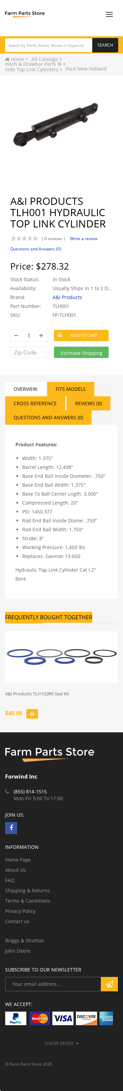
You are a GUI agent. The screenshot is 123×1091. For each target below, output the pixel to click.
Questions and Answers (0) (35, 249)
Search (105, 45)
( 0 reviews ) (53, 238)
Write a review (83, 238)
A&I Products (67, 297)
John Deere (17, 950)
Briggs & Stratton (24, 940)
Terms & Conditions (27, 900)
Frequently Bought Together (48, 617)
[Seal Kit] (61, 657)
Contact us (17, 921)
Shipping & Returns (27, 890)
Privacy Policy (20, 911)
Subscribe (109, 984)
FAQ (9, 880)
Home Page (18, 859)
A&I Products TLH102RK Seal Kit (37, 694)
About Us (15, 870)
